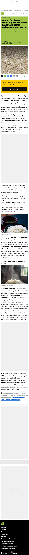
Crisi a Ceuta (25, 10)
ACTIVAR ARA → (14, 89)
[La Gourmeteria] (2, 13)
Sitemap (3, 536)
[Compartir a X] (2, 76)
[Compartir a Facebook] (11, 76)
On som (3, 532)
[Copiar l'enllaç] (17, 76)
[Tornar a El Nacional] (11, 13)
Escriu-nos (4, 534)
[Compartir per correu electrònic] (14, 76)
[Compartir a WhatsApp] (5, 76)
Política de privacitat (7, 541)
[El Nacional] (14, 524)
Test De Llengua (17, 10)
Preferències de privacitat (9, 546)
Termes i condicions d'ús (8, 539)
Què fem (3, 529)
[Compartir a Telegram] (8, 76)
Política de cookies (7, 543)
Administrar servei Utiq (8, 548)
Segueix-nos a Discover (6, 10)
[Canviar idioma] (23, 13)
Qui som (3, 527)
